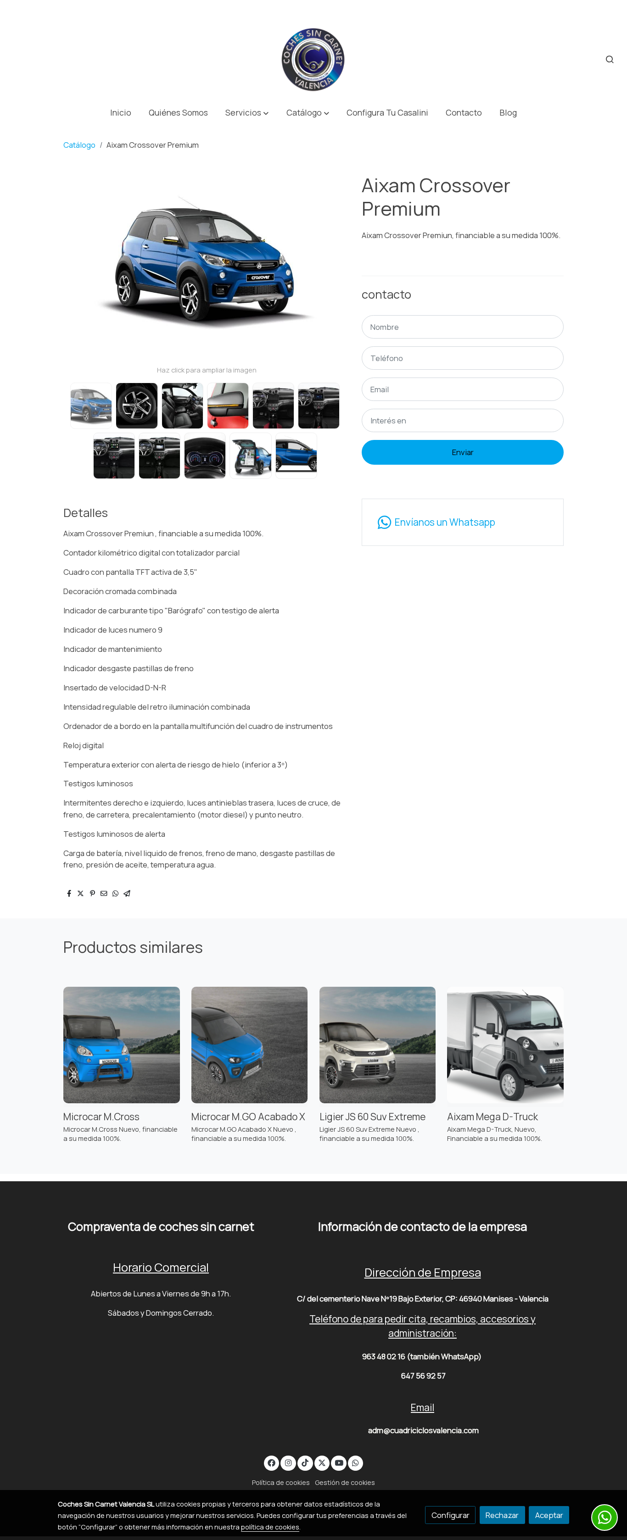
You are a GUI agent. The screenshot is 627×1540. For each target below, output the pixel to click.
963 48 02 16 (383, 1356)
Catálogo (79, 144)
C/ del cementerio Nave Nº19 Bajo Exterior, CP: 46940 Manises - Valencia (423, 1298)
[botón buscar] (609, 59)
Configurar (450, 1515)
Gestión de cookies (345, 1482)
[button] (247, 112)
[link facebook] (272, 1462)
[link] (313, 59)
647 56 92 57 (423, 1375)
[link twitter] (322, 1462)
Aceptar (549, 1515)
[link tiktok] (305, 1462)
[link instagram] (288, 1462)
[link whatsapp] (355, 1462)
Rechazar (502, 1515)
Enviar (463, 452)
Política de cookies (281, 1482)
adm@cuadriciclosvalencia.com (423, 1430)
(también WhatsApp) (444, 1356)
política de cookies (270, 1526)
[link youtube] (339, 1462)
